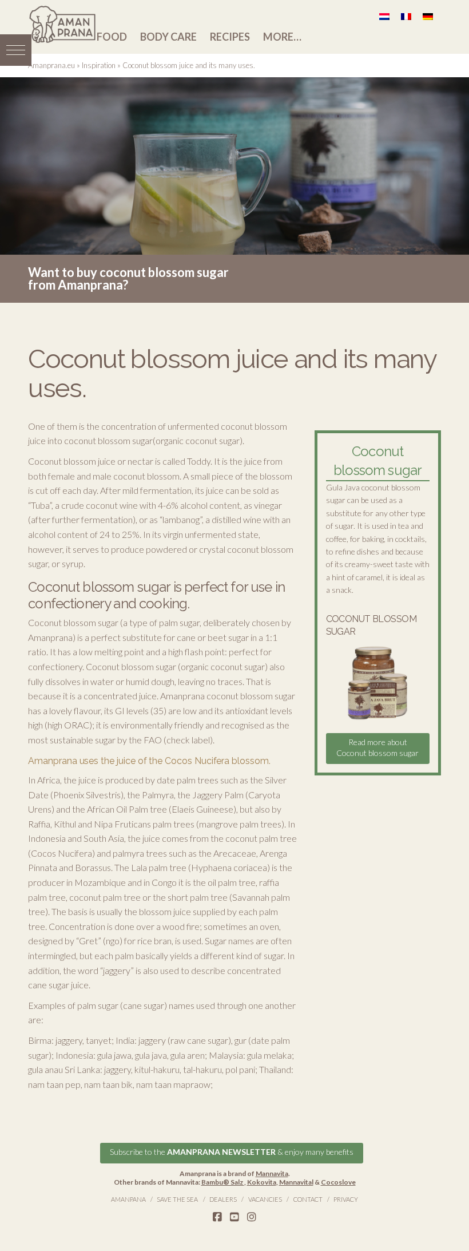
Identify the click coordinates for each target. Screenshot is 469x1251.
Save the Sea (177, 1199)
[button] (15, 50)
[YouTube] (234, 1217)
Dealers (223, 1199)
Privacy (345, 1199)
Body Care (168, 36)
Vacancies (265, 1199)
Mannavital (296, 1182)
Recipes (230, 36)
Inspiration (99, 65)
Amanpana (128, 1199)
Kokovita (261, 1182)
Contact (308, 1199)
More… (282, 36)
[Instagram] (251, 1217)
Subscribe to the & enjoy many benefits (231, 1152)
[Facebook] (217, 1217)
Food (112, 36)
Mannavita (272, 1173)
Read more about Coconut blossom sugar (377, 747)
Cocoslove (338, 1182)
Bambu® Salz (222, 1182)
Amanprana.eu (51, 65)
